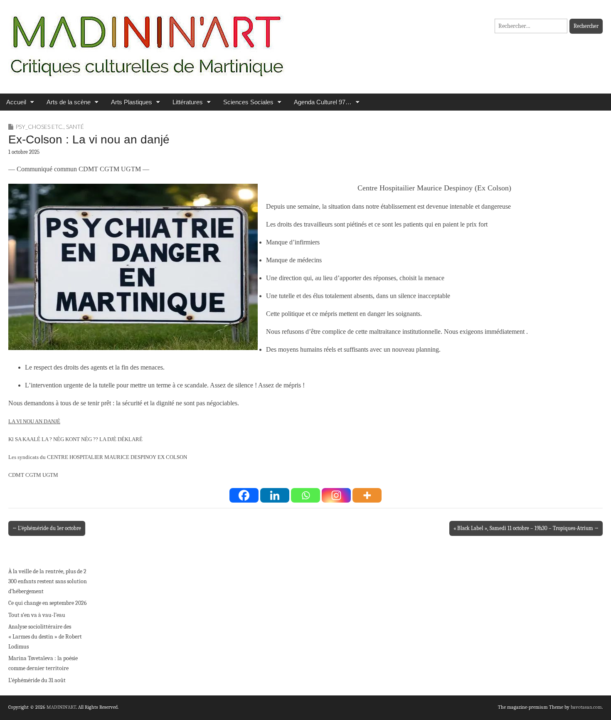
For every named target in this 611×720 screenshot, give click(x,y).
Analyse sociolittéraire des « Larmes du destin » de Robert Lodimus (45, 636)
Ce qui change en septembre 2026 (47, 603)
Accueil (16, 102)
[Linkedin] (274, 495)
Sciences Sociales (248, 102)
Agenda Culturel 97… (323, 102)
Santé (75, 126)
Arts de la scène (69, 102)
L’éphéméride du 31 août (37, 680)
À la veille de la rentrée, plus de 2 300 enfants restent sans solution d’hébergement (47, 581)
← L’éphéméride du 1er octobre (46, 528)
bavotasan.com (586, 707)
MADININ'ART (61, 707)
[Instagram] (336, 495)
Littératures (187, 102)
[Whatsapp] (305, 495)
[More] (367, 495)
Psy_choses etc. (39, 126)
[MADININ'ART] (146, 40)
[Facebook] (244, 495)
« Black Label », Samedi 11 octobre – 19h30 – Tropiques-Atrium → (526, 528)
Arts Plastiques (131, 102)
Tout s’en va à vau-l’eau (36, 615)
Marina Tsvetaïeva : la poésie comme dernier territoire (43, 663)
